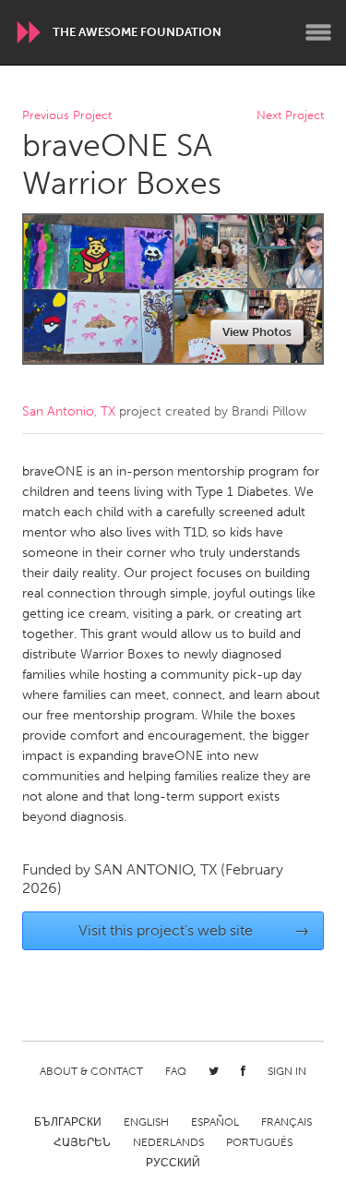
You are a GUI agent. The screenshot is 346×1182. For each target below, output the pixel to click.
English (146, 1122)
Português (259, 1142)
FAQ (175, 1071)
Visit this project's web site (193, 930)
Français (286, 1122)
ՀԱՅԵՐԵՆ (82, 1142)
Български (67, 1122)
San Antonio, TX (68, 411)
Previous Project (67, 116)
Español (215, 1122)
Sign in (287, 1071)
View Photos (257, 332)
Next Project (290, 116)
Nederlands (168, 1142)
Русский (173, 1162)
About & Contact (91, 1071)
